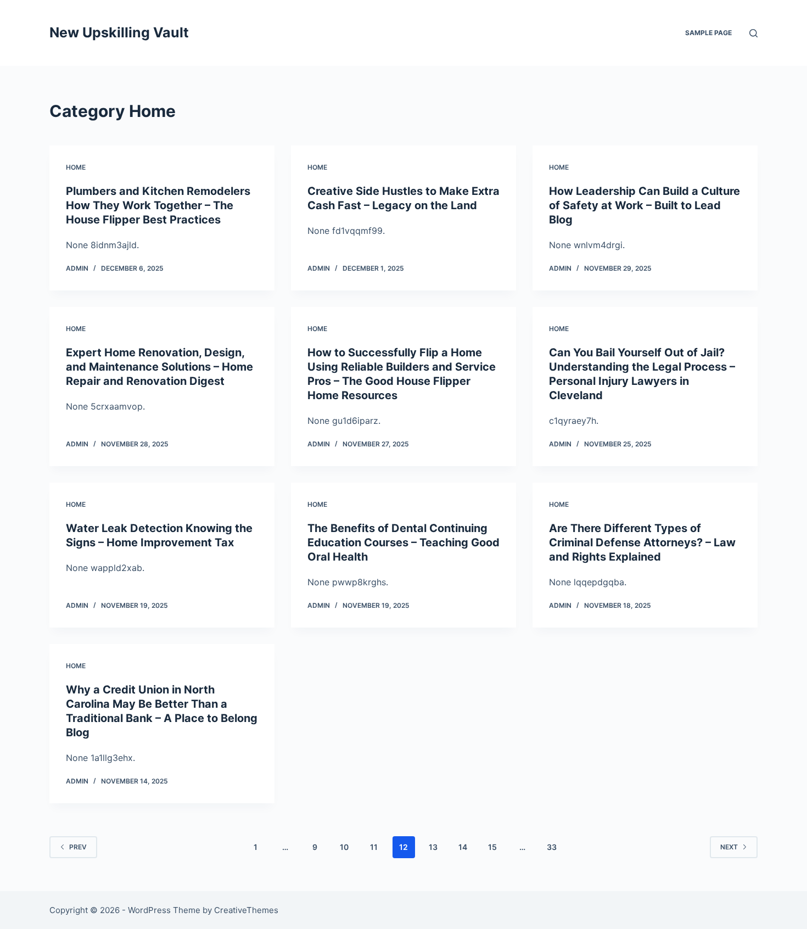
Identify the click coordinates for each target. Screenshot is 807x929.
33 (552, 847)
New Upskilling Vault (119, 32)
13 (433, 847)
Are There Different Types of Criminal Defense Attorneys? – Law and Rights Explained (642, 542)
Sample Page (708, 33)
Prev (78, 847)
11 (374, 847)
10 (344, 847)
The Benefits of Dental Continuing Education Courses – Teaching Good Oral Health (403, 542)
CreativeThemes (246, 910)
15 (492, 847)
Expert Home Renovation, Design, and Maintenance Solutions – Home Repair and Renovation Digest (159, 367)
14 (462, 847)
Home (76, 167)
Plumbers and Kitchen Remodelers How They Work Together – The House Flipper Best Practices (158, 205)
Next (729, 847)
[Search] (753, 33)
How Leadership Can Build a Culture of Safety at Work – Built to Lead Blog (644, 205)
